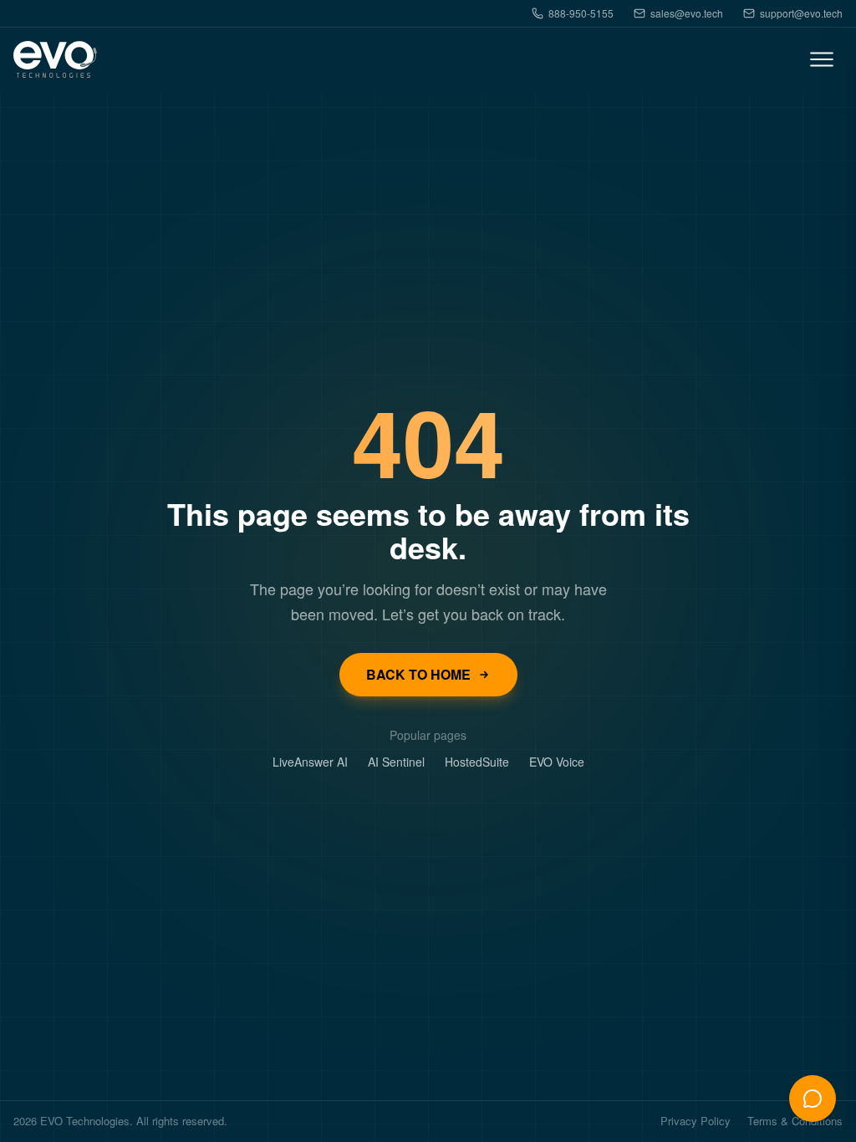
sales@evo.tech (686, 13)
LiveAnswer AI (310, 761)
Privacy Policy (695, 1121)
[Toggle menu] (822, 59)
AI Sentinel (396, 761)
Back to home (418, 674)
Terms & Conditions (795, 1121)
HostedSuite (477, 761)
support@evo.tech (801, 13)
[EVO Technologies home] (55, 60)
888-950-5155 (581, 13)
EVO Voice (556, 761)
